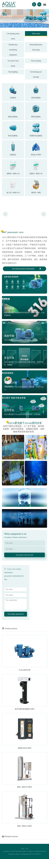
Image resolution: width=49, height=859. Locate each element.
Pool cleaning (36, 61)
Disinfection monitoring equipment (13, 50)
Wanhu (17, 854)
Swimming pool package (36, 74)
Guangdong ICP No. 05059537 (31, 854)
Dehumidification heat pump (36, 47)
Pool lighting (13, 72)
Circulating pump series (13, 36)
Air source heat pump (13, 63)
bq (27, 848)
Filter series (36, 34)
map (22, 848)
